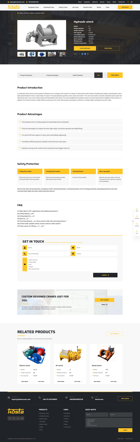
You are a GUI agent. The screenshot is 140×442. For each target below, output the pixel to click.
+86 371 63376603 (50, 399)
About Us (95, 2)
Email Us (105, 305)
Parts (107, 7)
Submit (105, 275)
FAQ (98, 75)
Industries (87, 2)
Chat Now (42, 381)
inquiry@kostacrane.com (17, 2)
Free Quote (125, 7)
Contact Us (121, 2)
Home (80, 2)
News (114, 2)
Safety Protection (78, 75)
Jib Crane (75, 7)
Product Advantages (52, 75)
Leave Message (85, 48)
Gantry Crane (63, 7)
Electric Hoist (87, 7)
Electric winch (25, 365)
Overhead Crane (49, 7)
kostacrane (99, 399)
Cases (108, 2)
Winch (99, 7)
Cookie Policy (120, 438)
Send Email (108, 48)
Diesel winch (97, 365)
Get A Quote (104, 300)
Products (26, 13)
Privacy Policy (128, 438)
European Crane (33, 7)
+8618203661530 (33, 2)
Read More (25, 381)
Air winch (59, 365)
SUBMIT (125, 430)
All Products (114, 334)
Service (102, 2)
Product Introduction (26, 75)
